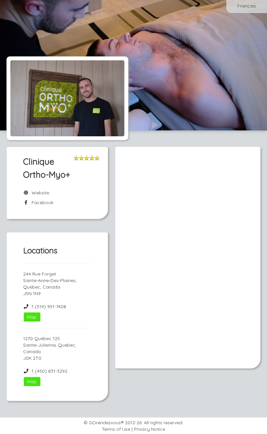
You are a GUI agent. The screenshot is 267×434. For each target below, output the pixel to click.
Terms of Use (116, 429)
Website (39, 193)
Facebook (41, 202)
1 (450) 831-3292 (49, 371)
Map (31, 317)
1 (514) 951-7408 (49, 306)
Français (246, 6)
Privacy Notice (149, 429)
